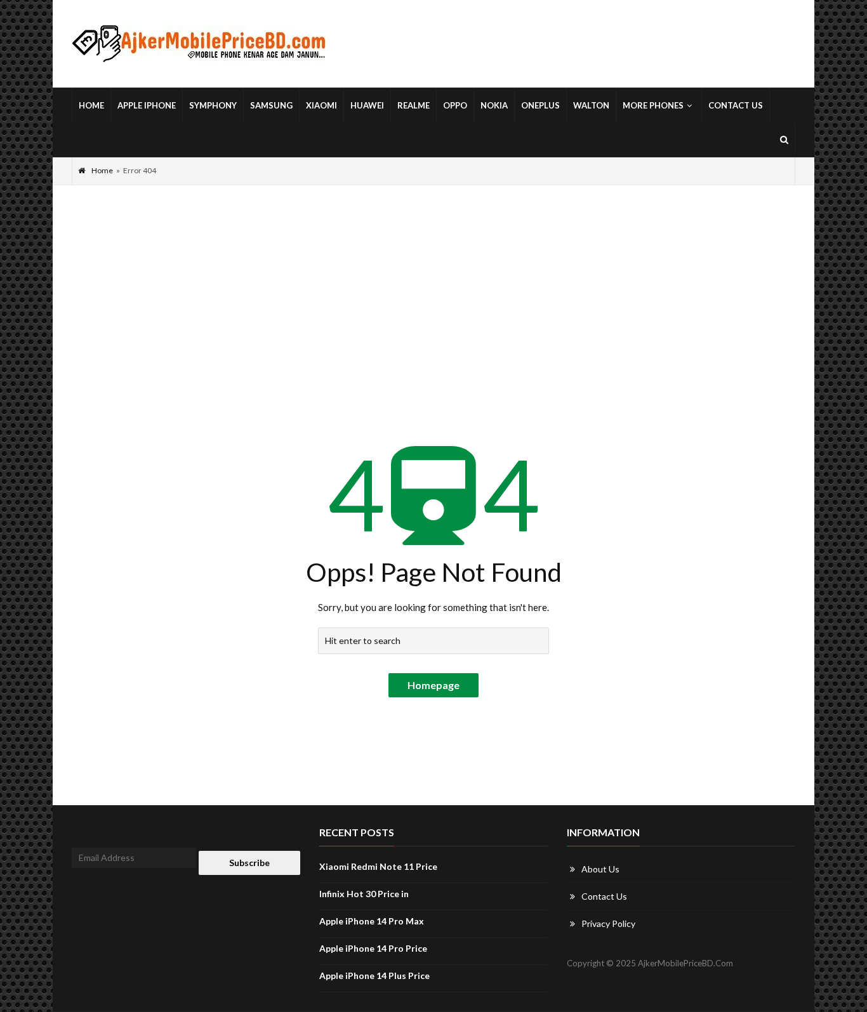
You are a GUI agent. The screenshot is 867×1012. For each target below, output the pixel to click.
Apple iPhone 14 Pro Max (371, 921)
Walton (591, 105)
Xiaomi (321, 105)
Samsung (271, 105)
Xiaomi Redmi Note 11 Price (378, 866)
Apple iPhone (146, 105)
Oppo (455, 105)
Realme (413, 105)
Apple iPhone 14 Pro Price (373, 948)
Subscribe (249, 862)
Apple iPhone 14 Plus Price (374, 975)
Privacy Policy (608, 923)
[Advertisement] (433, 280)
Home (91, 105)
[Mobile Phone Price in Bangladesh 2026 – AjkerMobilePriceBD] (199, 44)
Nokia (494, 105)
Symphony (213, 105)
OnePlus (540, 105)
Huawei (367, 105)
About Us (600, 869)
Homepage (433, 685)
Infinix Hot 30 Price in (364, 893)
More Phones (653, 105)
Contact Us (735, 105)
